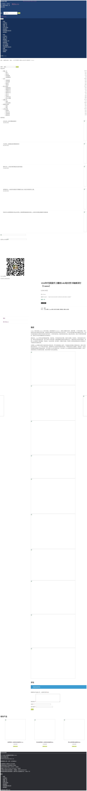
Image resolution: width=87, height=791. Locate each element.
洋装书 (7, 84)
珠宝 (11, 60)
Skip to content (34, 1)
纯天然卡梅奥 (56, 309)
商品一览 (5, 24)
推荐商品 (5, 42)
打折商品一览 (6, 40)
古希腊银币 (8, 77)
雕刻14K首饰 (66, 309)
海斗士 (7, 94)
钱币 (7, 107)
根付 (7, 72)
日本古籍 (8, 81)
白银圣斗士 (8, 90)
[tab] (15, 318)
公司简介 (5, 23)
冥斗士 (7, 95)
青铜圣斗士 (8, 89)
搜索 (19, 13)
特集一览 (5, 26)
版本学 (7, 83)
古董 (7, 101)
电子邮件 (33, 706)
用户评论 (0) (6, 321)
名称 (32, 704)
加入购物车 (43, 303)
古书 (4, 78)
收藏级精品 (8, 87)
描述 (4, 318)
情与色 (7, 74)
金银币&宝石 (6, 60)
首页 (4, 21)
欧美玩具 (8, 115)
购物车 (4, 51)
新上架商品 (5, 45)
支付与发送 (5, 27)
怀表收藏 (8, 75)
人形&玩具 (5, 108)
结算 (4, 48)
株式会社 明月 (4, 1)
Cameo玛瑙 (51, 309)
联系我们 (5, 29)
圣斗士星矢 (5, 86)
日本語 (2, 16)
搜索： (2, 13)
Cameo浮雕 (46, 309)
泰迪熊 (7, 110)
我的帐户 (5, 32)
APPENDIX (8, 96)
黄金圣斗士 (8, 92)
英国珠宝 (61, 309)
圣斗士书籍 (8, 98)
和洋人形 (8, 112)
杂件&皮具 (8, 102)
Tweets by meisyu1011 (5, 278)
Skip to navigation (26, 1)
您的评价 (33, 701)
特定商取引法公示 (7, 30)
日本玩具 (8, 113)
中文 (5, 16)
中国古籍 (8, 80)
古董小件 (5, 99)
